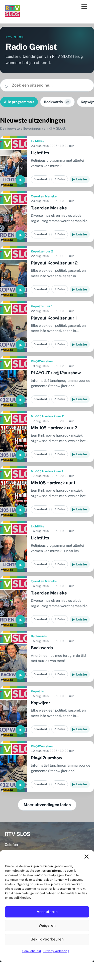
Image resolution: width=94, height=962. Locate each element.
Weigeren (47, 925)
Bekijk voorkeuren (47, 939)
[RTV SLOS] (12, 14)
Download (40, 179)
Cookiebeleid (31, 951)
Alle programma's (19, 102)
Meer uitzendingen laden (47, 804)
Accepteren (47, 911)
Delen (59, 179)
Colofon (11, 844)
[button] (86, 856)
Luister (79, 179)
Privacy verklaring (56, 951)
